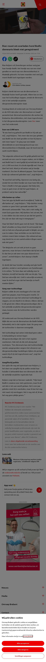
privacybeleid (28, 636)
